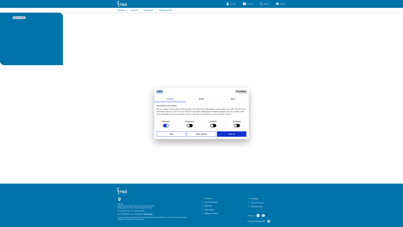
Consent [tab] (170, 99)
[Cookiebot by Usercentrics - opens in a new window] (237, 91)
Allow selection (201, 134)
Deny (171, 134)
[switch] (190, 125)
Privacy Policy (148, 214)
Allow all (232, 134)
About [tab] (233, 99)
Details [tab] (201, 99)
